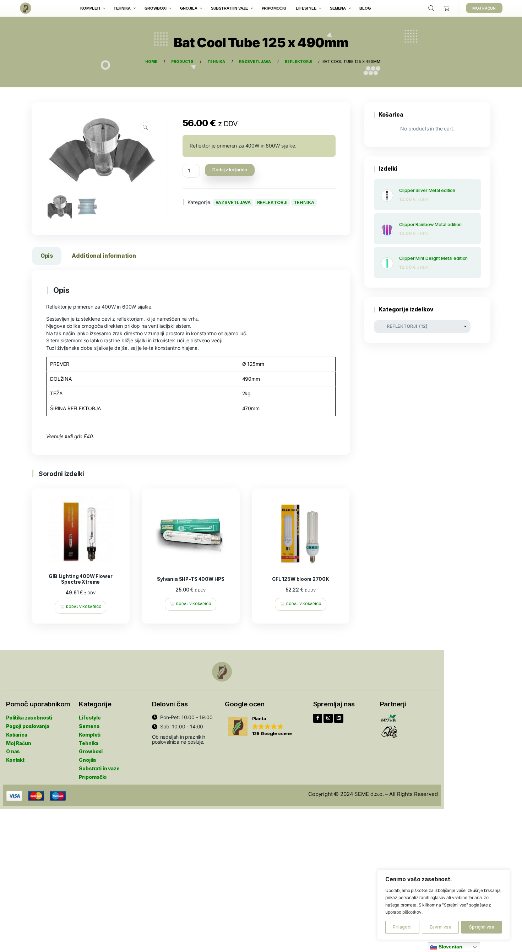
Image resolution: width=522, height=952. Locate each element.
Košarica (16, 735)
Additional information (104, 255)
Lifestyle (90, 718)
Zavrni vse (440, 927)
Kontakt (15, 760)
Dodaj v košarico (229, 169)
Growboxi (91, 751)
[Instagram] (328, 718)
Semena (89, 726)
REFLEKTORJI (272, 202)
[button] (260, 727)
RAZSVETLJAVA (233, 202)
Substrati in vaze (99, 768)
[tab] (47, 257)
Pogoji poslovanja (27, 726)
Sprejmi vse (481, 927)
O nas (13, 751)
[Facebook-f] (317, 718)
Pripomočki (93, 777)
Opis (46, 255)
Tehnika (88, 743)
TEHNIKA (304, 202)
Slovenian (449, 947)
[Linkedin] (338, 718)
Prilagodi (402, 927)
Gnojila (87, 760)
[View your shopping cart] (446, 8)
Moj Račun (18, 743)
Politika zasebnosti (29, 718)
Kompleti (89, 735)
